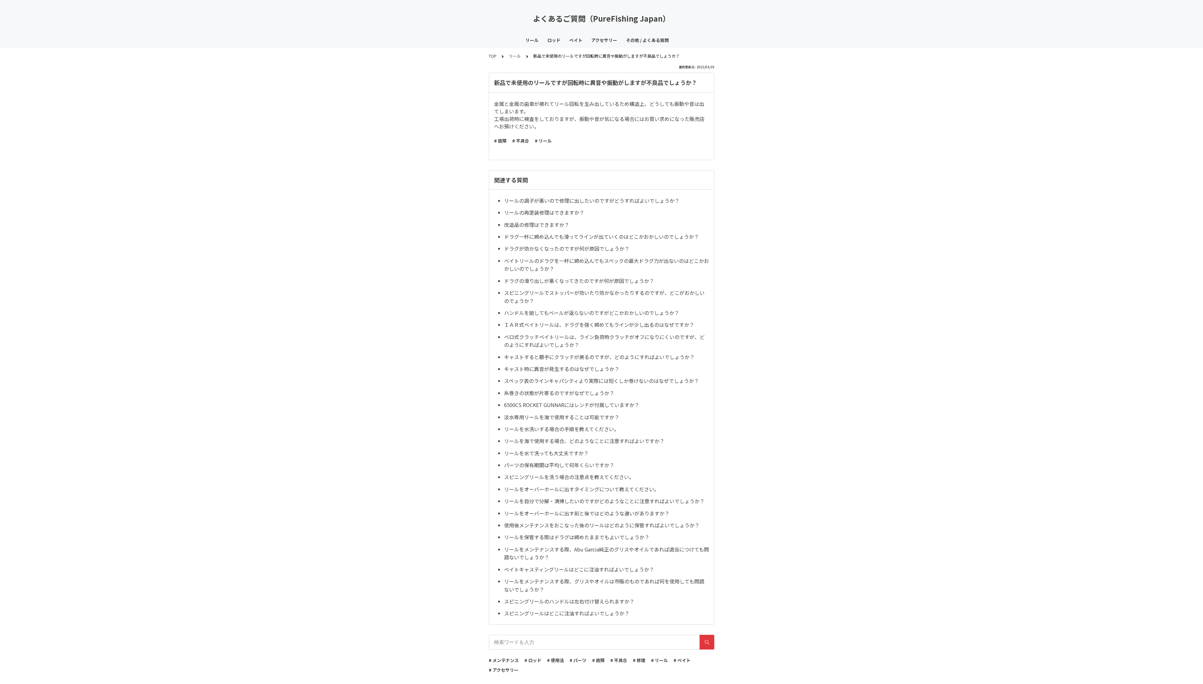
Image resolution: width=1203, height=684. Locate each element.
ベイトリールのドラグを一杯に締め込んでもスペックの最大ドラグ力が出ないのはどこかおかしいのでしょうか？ (606, 265)
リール (532, 40)
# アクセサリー (503, 670)
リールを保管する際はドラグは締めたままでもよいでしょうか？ (576, 537)
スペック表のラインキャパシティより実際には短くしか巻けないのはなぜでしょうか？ (601, 380)
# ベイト (682, 660)
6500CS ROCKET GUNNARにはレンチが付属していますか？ (571, 405)
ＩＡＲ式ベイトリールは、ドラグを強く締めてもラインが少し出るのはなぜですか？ (599, 324)
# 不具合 (520, 141)
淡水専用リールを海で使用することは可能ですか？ (561, 417)
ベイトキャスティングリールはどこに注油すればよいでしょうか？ (579, 569)
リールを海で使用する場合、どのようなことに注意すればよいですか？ (584, 441)
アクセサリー (604, 40)
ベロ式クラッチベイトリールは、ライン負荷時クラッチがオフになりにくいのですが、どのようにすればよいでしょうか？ (604, 341)
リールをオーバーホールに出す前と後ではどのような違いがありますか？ (586, 513)
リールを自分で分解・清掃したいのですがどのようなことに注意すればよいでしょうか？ (604, 501)
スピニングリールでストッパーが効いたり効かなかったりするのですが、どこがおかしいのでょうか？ (604, 297)
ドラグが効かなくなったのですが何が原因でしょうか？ (566, 248)
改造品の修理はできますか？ (536, 224)
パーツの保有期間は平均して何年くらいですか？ (559, 465)
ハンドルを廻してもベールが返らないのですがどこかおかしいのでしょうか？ (591, 312)
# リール (543, 141)
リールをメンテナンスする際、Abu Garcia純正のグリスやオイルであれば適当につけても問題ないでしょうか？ (606, 553)
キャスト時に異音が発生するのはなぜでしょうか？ (561, 369)
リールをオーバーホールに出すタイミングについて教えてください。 (581, 489)
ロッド (553, 40)
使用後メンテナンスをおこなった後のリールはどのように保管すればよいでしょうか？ (602, 525)
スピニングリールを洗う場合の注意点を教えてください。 (569, 477)
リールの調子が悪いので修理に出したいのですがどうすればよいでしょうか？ (592, 200)
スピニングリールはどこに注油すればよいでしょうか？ (566, 613)
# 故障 (500, 141)
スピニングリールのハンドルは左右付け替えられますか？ (569, 601)
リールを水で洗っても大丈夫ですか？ (546, 453)
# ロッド (532, 660)
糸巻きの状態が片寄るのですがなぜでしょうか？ (559, 393)
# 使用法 (555, 660)
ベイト (575, 40)
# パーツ (578, 660)
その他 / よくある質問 (647, 40)
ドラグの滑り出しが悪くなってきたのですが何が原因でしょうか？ (579, 281)
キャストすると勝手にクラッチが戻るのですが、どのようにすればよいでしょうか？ (599, 357)
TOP (493, 56)
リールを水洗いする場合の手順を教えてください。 (561, 429)
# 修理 (639, 660)
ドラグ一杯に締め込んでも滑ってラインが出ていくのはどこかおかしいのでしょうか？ (601, 236)
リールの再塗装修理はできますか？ (544, 212)
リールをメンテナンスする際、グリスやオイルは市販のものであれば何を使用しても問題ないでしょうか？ (604, 585)
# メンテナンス (504, 660)
